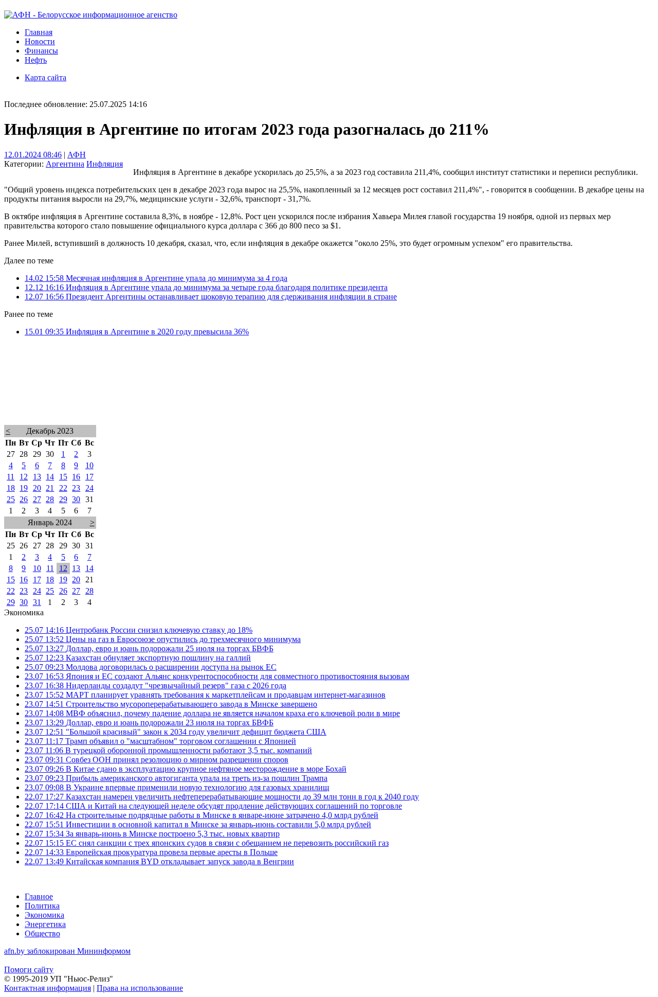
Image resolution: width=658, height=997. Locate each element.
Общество (42, 933)
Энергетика (45, 924)
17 (89, 476)
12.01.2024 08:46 (33, 154)
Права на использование (140, 988)
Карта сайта (45, 77)
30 (76, 499)
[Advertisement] (312, 394)
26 (24, 499)
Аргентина (65, 163)
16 (76, 476)
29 (63, 499)
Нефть (36, 60)
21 (50, 488)
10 (89, 465)
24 (89, 488)
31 (37, 602)
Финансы (41, 50)
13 (37, 476)
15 (63, 476)
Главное (39, 896)
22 (63, 488)
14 (50, 476)
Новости (40, 41)
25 (11, 499)
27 (37, 499)
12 (24, 476)
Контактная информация (47, 988)
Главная (38, 32)
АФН (76, 154)
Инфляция (104, 163)
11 (10, 476)
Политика (42, 905)
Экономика (44, 915)
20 (37, 488)
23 (76, 488)
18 (11, 488)
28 (50, 499)
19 (24, 488)
